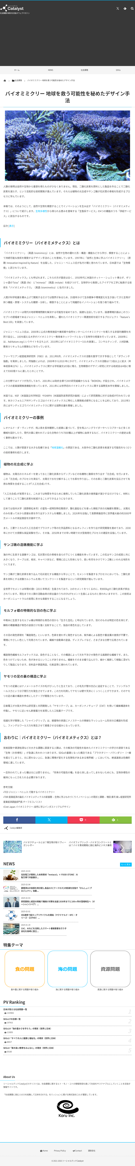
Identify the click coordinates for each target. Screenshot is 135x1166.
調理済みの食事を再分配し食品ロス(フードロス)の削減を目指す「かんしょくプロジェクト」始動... (56, 889)
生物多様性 (41, 211)
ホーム (17, 70)
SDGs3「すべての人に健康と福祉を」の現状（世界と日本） (30, 1038)
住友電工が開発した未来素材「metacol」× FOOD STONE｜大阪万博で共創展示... (49, 876)
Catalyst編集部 (16, 827)
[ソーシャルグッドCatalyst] (12, 11)
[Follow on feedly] (125, 8)
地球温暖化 (57, 447)
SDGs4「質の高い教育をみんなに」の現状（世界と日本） (29, 1048)
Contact (78, 1150)
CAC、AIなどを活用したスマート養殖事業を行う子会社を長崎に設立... (44, 930)
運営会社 (91, 1150)
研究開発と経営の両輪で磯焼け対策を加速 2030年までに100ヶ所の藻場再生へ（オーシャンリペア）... (58, 903)
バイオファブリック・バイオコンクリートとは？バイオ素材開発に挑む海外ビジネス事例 (90, 844)
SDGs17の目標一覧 (12, 1019)
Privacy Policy (60, 1150)
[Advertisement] (67, 41)
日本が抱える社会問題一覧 (15, 1009)
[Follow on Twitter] (118, 8)
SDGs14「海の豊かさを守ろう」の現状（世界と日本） (27, 1028)
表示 (11, 225)
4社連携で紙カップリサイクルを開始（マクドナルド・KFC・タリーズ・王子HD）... (49, 916)
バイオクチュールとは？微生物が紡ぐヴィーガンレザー (44, 844)
